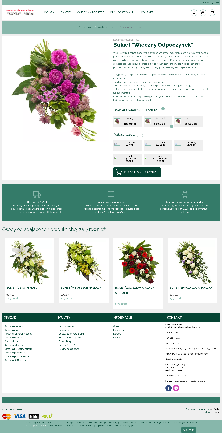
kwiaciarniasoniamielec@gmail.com (188, 381)
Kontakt (147, 12)
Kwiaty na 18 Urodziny (15, 360)
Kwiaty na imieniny (14, 330)
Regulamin (118, 330)
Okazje (66, 12)
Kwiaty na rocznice (14, 337)
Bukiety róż (64, 330)
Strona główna (86, 27)
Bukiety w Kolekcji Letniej (71, 337)
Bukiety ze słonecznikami (71, 334)
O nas (216, 3)
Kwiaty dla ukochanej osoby (18, 334)
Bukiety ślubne (12, 341)
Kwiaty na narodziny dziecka (18, 349)
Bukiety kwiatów (66, 326)
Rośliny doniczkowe (69, 349)
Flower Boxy (65, 341)
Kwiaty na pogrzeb (90, 12)
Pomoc (205, 3)
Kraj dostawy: (122, 12)
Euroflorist (215, 409)
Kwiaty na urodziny (14, 326)
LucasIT (216, 412)
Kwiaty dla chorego (14, 345)
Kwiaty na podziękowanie (17, 356)
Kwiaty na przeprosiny (15, 352)
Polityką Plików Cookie (37, 425)
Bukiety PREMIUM (67, 345)
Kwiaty (49, 12)
